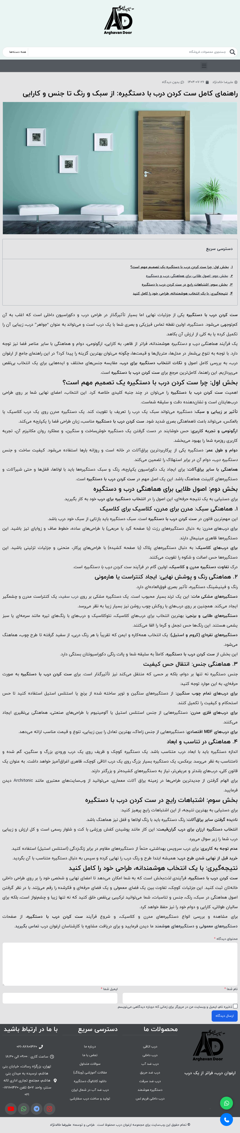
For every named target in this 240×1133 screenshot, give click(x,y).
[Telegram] (36, 1109)
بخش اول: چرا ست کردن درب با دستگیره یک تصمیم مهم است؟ (179, 267)
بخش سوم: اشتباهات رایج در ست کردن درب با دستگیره (185, 284)
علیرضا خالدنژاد (60, 1125)
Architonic (23, 781)
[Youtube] (11, 1109)
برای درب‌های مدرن (220, 529)
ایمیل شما (109, 989)
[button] (203, 66)
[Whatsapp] (24, 1109)
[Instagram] (49, 1109)
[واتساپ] (226, 1103)
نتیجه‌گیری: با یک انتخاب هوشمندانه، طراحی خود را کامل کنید (180, 293)
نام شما (231, 989)
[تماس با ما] (226, 1119)
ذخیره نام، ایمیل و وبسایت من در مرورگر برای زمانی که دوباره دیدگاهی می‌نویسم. (174, 1007)
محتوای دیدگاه (226, 939)
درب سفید (69, 597)
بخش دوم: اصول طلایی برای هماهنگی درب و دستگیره (187, 276)
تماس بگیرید (27, 926)
